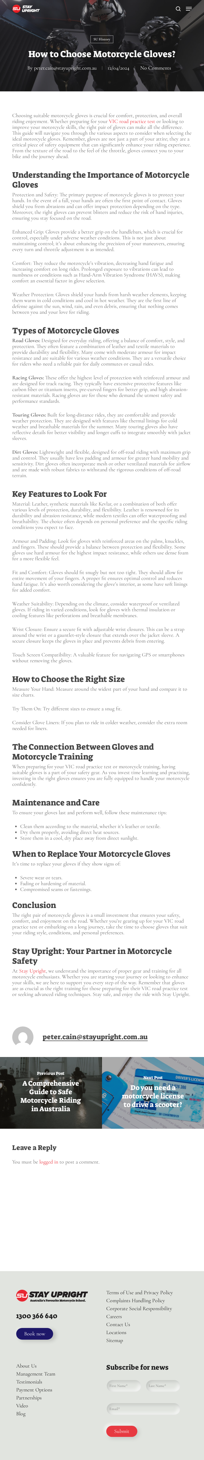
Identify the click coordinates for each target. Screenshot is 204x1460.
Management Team (35, 1374)
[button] (189, 8)
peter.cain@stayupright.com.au (65, 68)
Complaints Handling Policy (135, 1301)
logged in (48, 1162)
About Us (26, 1366)
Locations (116, 1332)
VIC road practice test (132, 121)
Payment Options (34, 1390)
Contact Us (118, 1324)
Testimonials (29, 1382)
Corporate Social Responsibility (139, 1309)
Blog (21, 1414)
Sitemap (114, 1340)
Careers (114, 1316)
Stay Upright (32, 971)
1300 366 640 (36, 1315)
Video (22, 1406)
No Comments (155, 68)
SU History (102, 39)
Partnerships (29, 1398)
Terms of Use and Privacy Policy (139, 1293)
